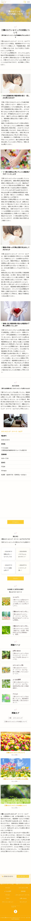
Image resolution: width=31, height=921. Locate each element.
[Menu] (28, 2)
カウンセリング (17, 718)
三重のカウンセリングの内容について (15, 721)
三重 (10, 718)
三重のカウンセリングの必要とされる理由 (7, 884)
